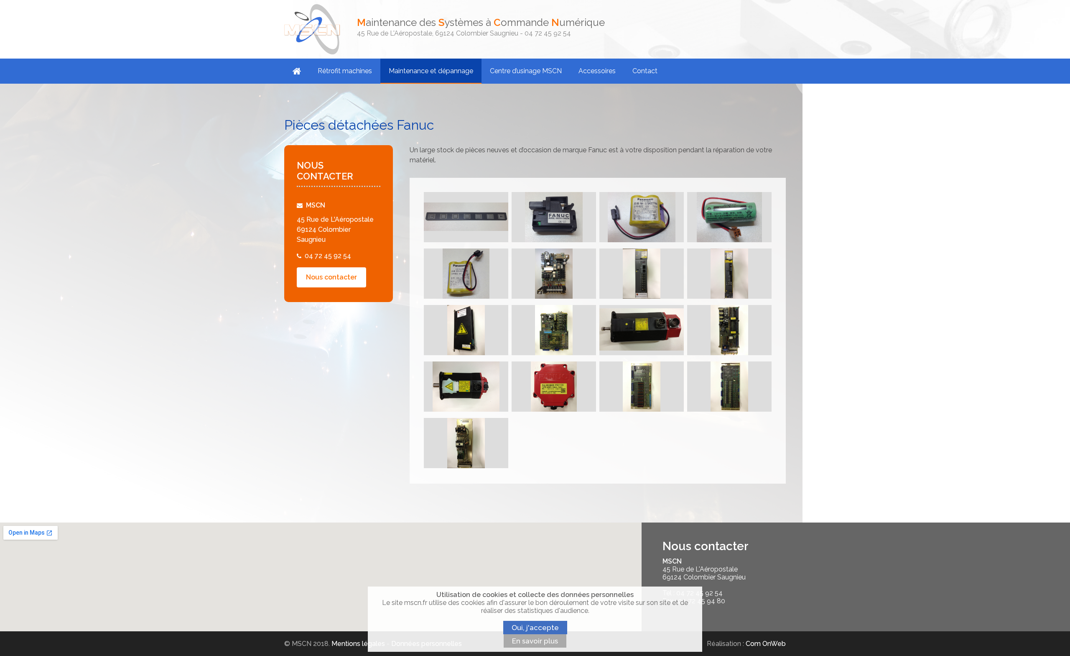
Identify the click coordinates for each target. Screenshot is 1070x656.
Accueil (296, 71)
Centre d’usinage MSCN (526, 71)
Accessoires (597, 71)
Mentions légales (358, 644)
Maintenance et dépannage (431, 71)
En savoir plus (535, 641)
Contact (644, 71)
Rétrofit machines (345, 71)
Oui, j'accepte (535, 627)
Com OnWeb (766, 644)
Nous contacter (331, 277)
